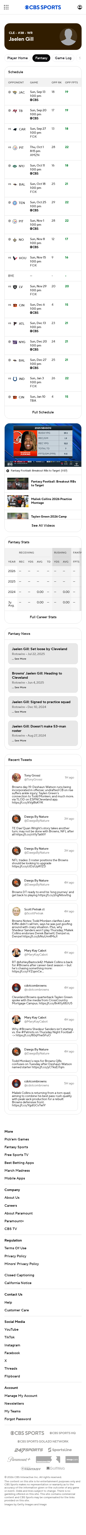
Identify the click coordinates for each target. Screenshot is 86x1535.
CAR (22, 129)
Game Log (63, 58)
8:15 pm (37, 149)
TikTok (9, 1337)
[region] (43, 445)
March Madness (17, 1170)
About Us (11, 1197)
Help (8, 1302)
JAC (22, 93)
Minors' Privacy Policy (21, 1264)
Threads (10, 1368)
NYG (22, 342)
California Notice (18, 1283)
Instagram (12, 1345)
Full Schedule (43, 412)
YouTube (11, 1329)
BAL (22, 185)
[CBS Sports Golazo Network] (43, 1441)
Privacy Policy (15, 1256)
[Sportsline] (60, 1449)
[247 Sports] (28, 1449)
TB (21, 111)
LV (21, 287)
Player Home (17, 58)
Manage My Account (20, 1396)
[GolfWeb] (56, 1468)
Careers (10, 1205)
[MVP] (72, 1458)
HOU (22, 258)
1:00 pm (37, 94)
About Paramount (18, 1213)
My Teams (12, 1411)
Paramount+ (14, 1221)
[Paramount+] (19, 1458)
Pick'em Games (16, 1139)
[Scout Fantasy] (31, 1468)
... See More (19, 659)
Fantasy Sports (16, 1147)
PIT (21, 148)
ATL (21, 324)
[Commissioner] (48, 1458)
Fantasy (41, 58)
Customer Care (16, 1310)
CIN (21, 305)
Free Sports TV (16, 1155)
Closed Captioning (19, 1275)
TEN (22, 203)
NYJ (21, 166)
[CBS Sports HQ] (63, 1432)
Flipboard (12, 1376)
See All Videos (43, 525)
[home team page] (15, 92)
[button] (6, 7)
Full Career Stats (43, 617)
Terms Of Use (15, 1248)
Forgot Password (17, 1419)
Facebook (12, 1353)
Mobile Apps (14, 1178)
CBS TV (10, 1229)
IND (22, 379)
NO (21, 240)
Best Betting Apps (19, 1163)
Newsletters (14, 1403)
